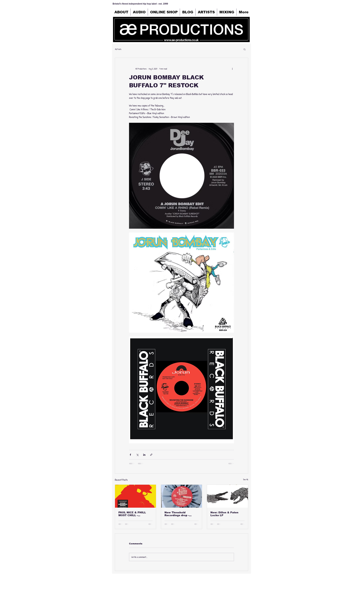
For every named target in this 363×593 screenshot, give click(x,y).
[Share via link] (151, 454)
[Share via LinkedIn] (144, 454)
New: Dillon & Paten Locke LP (224, 514)
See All (245, 479)
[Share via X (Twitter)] (137, 454)
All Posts (118, 49)
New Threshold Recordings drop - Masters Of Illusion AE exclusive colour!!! (180, 514)
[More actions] (232, 68)
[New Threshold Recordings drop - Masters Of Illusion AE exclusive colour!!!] (181, 496)
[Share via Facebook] (130, 454)
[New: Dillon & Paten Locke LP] (227, 496)
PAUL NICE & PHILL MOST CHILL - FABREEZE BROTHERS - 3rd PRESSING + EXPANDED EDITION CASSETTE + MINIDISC (134, 514)
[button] (244, 49)
